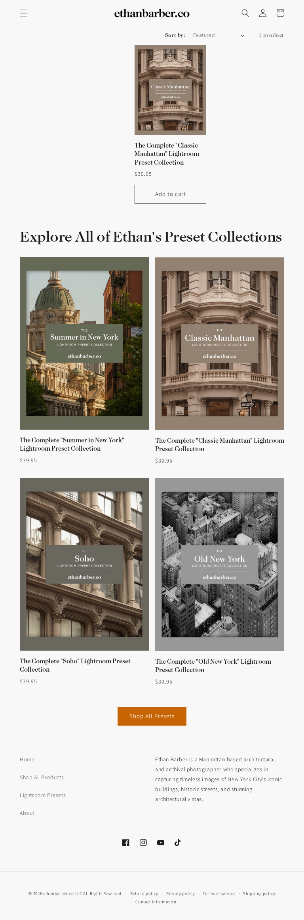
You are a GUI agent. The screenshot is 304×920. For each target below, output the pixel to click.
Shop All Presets (152, 716)
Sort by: (175, 35)
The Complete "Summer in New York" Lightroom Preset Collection (72, 444)
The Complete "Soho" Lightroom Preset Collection (75, 665)
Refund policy (144, 893)
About (27, 812)
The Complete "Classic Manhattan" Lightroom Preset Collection (167, 154)
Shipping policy (259, 893)
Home (27, 759)
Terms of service (219, 893)
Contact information (155, 902)
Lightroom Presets (43, 795)
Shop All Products (42, 777)
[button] (23, 13)
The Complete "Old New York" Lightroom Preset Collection (213, 666)
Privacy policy (180, 893)
